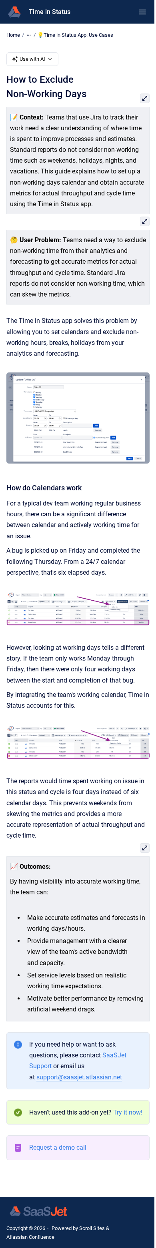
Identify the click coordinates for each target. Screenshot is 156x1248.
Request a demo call (57, 1147)
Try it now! (127, 1112)
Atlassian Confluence (30, 1237)
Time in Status (49, 12)
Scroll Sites (92, 1228)
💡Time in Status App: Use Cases (75, 35)
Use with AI (32, 59)
